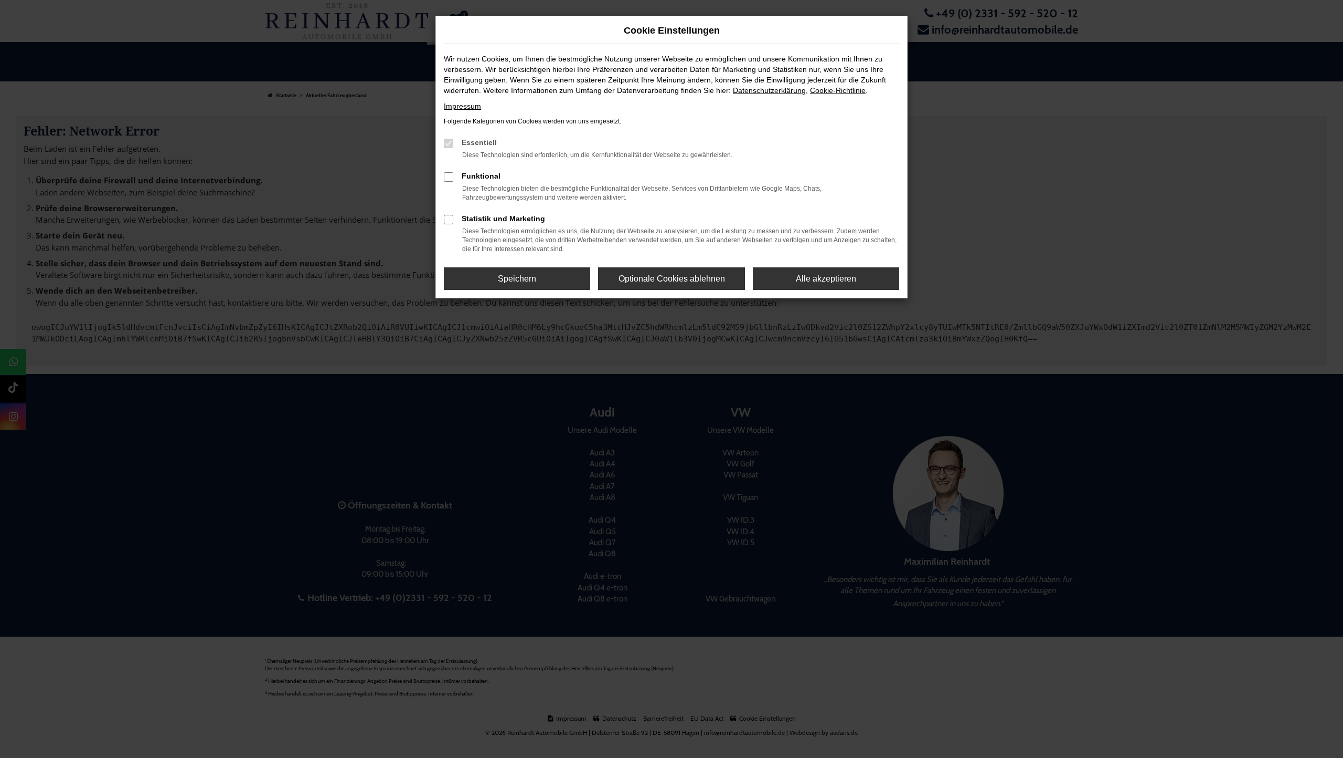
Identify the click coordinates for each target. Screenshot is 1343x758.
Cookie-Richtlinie (838, 90)
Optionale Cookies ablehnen (672, 278)
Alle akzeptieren (826, 278)
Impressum (462, 106)
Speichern (517, 278)
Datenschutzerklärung (769, 90)
